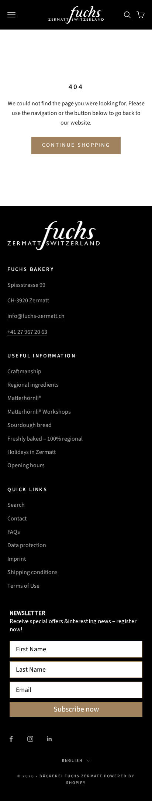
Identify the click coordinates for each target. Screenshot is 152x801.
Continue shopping (76, 145)
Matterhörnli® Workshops (39, 412)
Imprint (16, 559)
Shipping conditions (32, 572)
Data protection (26, 545)
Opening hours (26, 465)
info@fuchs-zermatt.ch (36, 316)
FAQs (13, 532)
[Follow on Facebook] (11, 739)
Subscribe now (76, 709)
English (72, 760)
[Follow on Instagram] (30, 739)
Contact (17, 519)
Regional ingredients (33, 385)
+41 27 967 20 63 (27, 332)
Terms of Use (23, 586)
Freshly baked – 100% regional (45, 439)
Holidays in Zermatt (31, 452)
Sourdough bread (29, 425)
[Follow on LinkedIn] (49, 739)
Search (16, 505)
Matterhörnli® (24, 398)
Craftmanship (24, 371)
